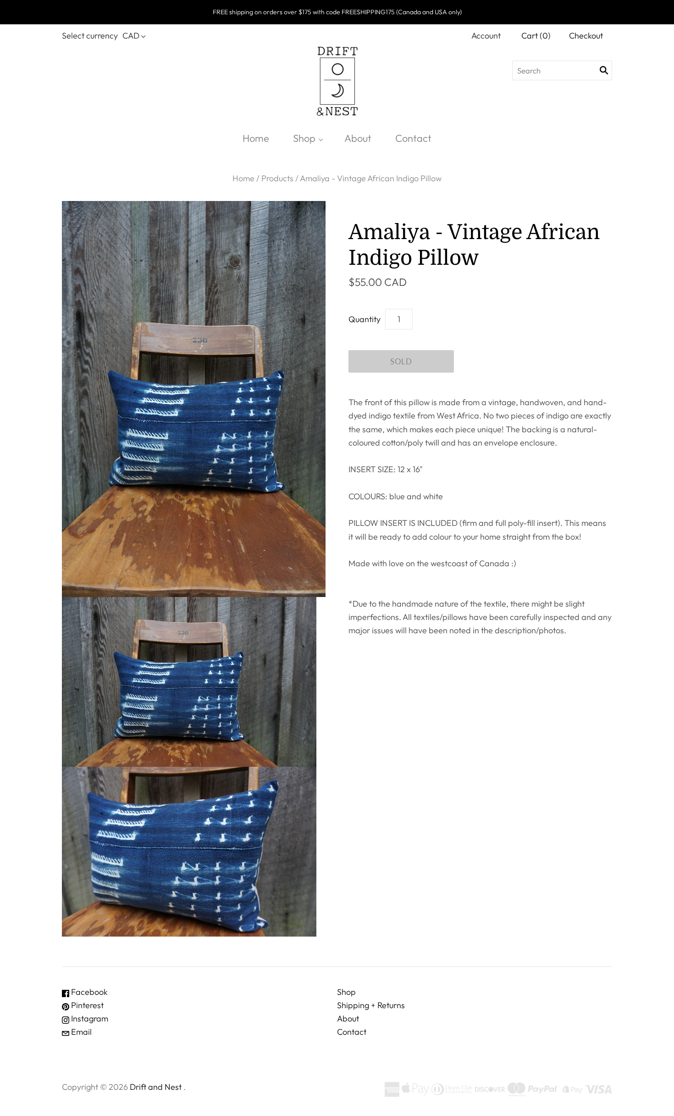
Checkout (586, 35)
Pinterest (86, 1005)
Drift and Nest (156, 1087)
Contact (413, 138)
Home (256, 138)
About (357, 138)
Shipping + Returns (371, 1005)
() (536, 35)
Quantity (364, 319)
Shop (304, 138)
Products (277, 178)
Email (80, 1032)
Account (486, 35)
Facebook (88, 992)
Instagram (88, 1018)
